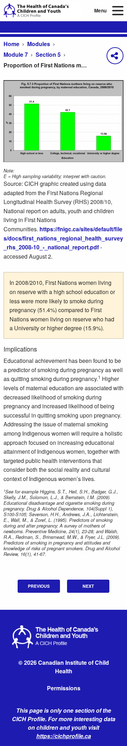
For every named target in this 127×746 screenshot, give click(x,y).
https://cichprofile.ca (63, 736)
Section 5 (48, 54)
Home (11, 44)
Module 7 (16, 54)
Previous (39, 586)
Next (88, 586)
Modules (38, 44)
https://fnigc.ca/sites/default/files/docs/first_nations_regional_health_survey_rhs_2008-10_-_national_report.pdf (63, 238)
